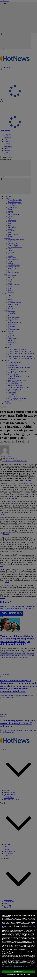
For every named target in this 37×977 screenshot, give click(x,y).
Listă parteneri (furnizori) (8, 967)
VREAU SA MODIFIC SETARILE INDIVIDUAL (18, 974)
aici (17, 941)
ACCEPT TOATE (18, 971)
